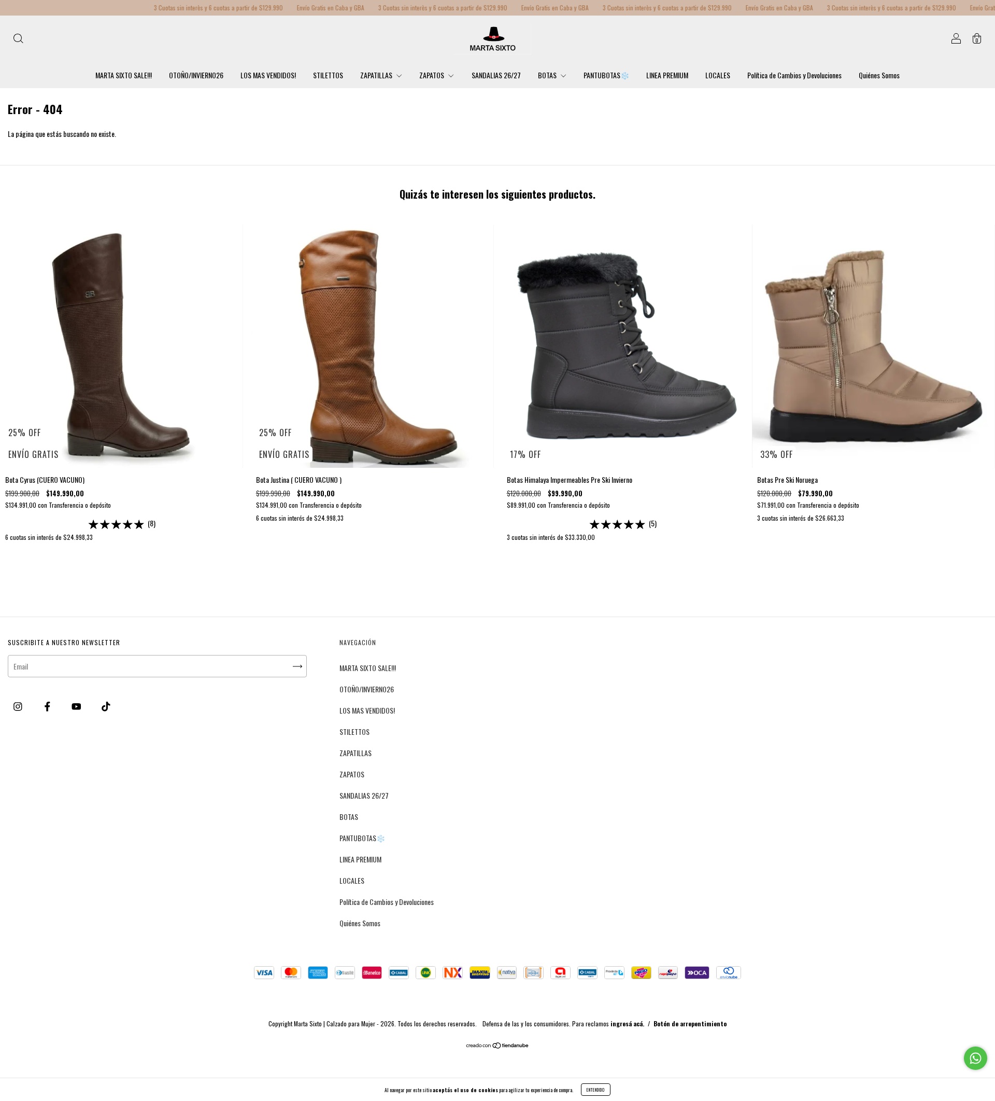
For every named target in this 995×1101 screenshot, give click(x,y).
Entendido (596, 1089)
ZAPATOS (432, 74)
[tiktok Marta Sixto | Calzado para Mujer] (106, 705)
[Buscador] (18, 39)
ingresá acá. (627, 1023)
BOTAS (548, 74)
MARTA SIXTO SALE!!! (123, 74)
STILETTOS (328, 74)
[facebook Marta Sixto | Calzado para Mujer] (48, 705)
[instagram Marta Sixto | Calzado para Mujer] (19, 705)
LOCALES (717, 74)
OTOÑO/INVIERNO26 (196, 74)
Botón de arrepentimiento (690, 1023)
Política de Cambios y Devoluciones (794, 74)
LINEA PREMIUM (667, 74)
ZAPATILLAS (377, 74)
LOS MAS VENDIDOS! (268, 74)
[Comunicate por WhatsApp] (975, 1058)
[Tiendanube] (497, 1045)
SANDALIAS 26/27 (496, 74)
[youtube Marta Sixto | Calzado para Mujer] (77, 705)
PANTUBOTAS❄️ (606, 74)
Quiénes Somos (879, 74)
